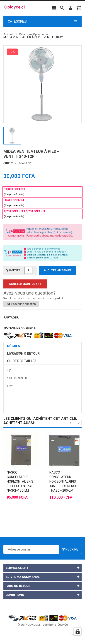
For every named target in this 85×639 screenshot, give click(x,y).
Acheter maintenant (25, 284)
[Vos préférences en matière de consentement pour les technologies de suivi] (77, 631)
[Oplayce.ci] (42, 617)
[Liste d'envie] (26, 439)
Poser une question (23, 304)
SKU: (6, 163)
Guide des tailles (21, 361)
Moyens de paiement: (19, 327)
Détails (13, 346)
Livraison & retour (23, 353)
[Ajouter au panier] (17, 439)
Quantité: (13, 270)
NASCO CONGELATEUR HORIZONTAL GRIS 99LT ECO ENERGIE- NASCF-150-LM (20, 481)
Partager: (11, 317)
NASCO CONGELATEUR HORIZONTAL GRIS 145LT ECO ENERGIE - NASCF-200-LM (63, 481)
